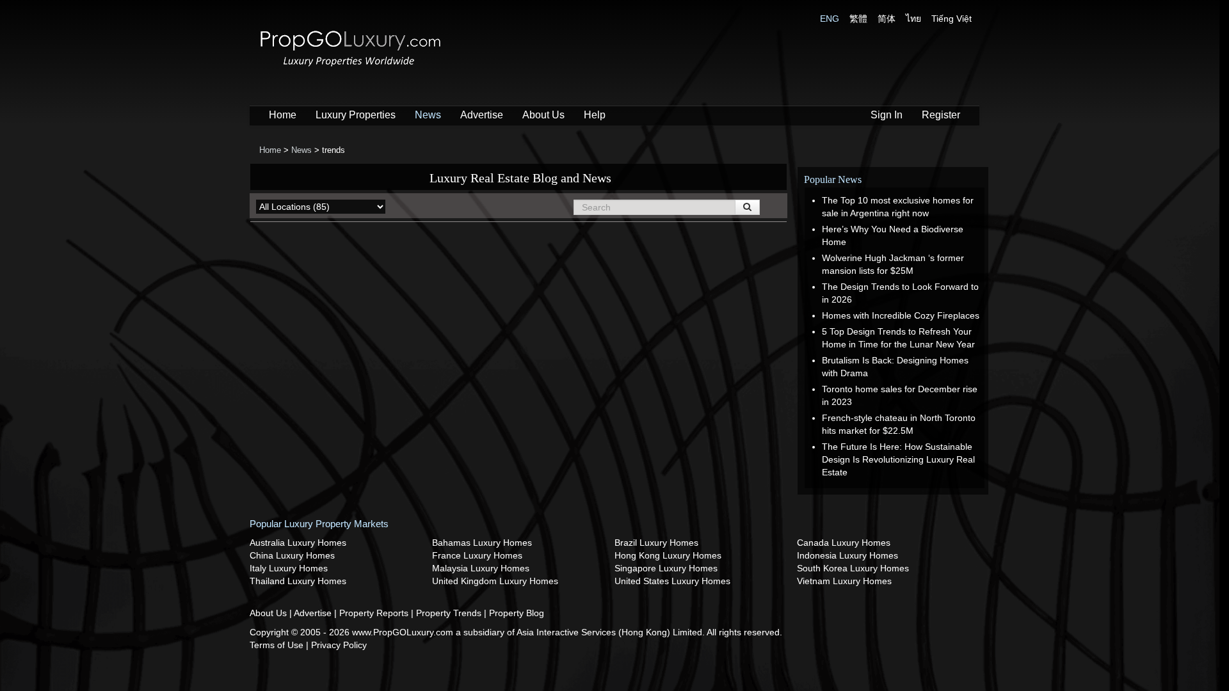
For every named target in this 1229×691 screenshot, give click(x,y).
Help (595, 114)
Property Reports (375, 613)
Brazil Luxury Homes (656, 542)
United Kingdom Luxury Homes (495, 581)
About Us (543, 114)
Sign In (887, 114)
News (428, 114)
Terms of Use (278, 645)
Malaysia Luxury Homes (480, 568)
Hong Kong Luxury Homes (667, 555)
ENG (829, 18)
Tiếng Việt (951, 18)
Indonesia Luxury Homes (847, 555)
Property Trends (450, 613)
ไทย (913, 18)
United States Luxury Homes (672, 581)
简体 (887, 18)
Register (941, 114)
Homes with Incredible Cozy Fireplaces (900, 315)
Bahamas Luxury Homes (482, 542)
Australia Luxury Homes (298, 542)
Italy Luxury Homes (289, 568)
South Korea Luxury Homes (853, 568)
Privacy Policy (339, 645)
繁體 (858, 18)
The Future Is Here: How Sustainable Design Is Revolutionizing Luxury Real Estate (898, 459)
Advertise (481, 114)
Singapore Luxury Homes (666, 568)
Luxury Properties (356, 114)
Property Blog (516, 613)
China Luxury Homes (292, 555)
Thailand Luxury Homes (298, 581)
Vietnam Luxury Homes (844, 581)
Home (282, 114)
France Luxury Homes (477, 555)
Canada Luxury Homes (843, 542)
